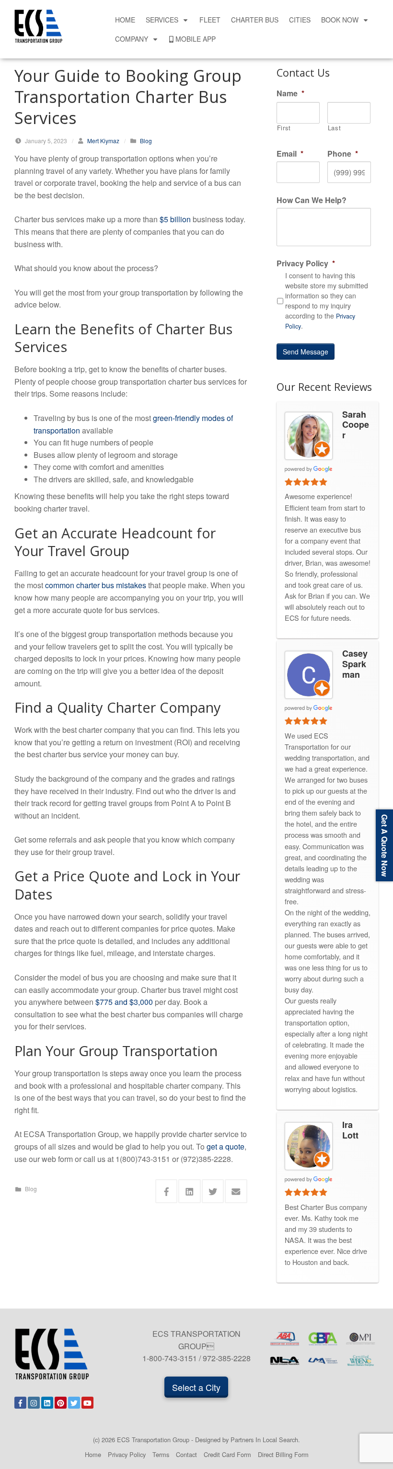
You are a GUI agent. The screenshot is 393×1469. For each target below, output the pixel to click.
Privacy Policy (127, 1454)
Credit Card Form (227, 1454)
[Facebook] (20, 1403)
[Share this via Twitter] (213, 1191)
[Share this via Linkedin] (189, 1191)
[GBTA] (323, 1338)
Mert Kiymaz (103, 141)
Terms (160, 1454)
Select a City (196, 1387)
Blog (146, 141)
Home (125, 19)
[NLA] (285, 1360)
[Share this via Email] (236, 1191)
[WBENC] (361, 1360)
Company (131, 39)
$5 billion (175, 219)
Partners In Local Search (264, 1439)
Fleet (209, 19)
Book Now (339, 19)
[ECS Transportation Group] (38, 25)
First (284, 128)
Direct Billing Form (283, 1454)
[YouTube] (87, 1403)
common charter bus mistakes (95, 585)
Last (334, 128)
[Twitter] (74, 1403)
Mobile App (195, 39)
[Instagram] (34, 1403)
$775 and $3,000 (124, 1001)
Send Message (305, 351)
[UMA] (323, 1360)
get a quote (225, 1146)
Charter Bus (254, 19)
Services (162, 19)
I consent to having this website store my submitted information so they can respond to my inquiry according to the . (326, 300)
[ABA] (285, 1338)
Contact (186, 1454)
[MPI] (361, 1338)
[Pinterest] (61, 1403)
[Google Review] (309, 468)
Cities (300, 19)
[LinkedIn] (47, 1403)
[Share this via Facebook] (166, 1191)
